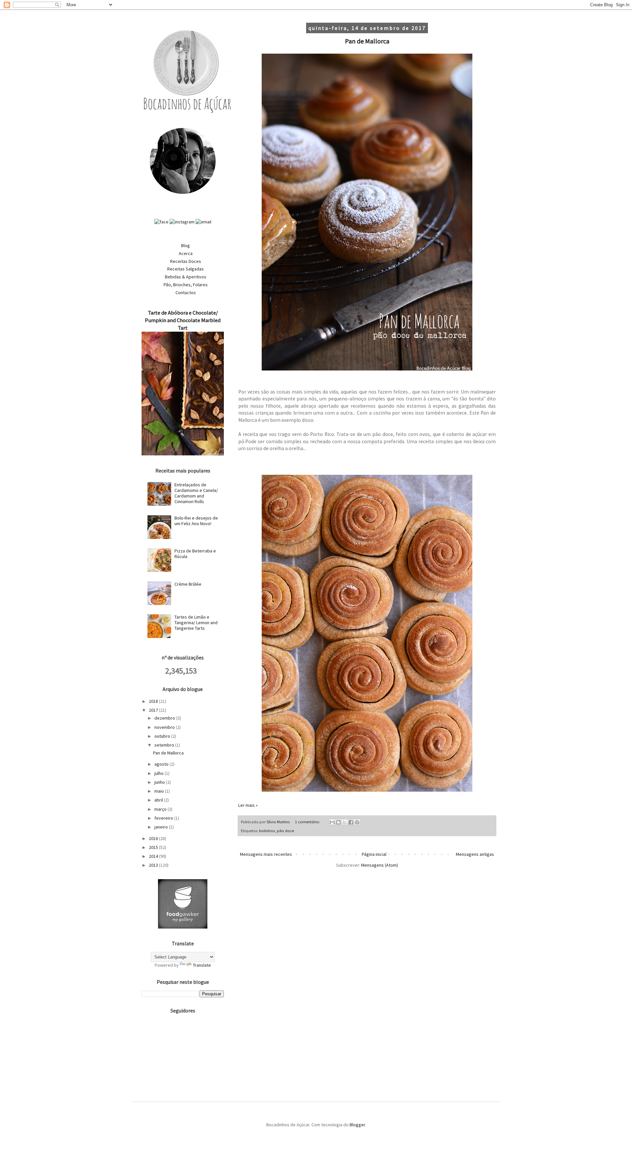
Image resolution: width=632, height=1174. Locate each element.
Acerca (186, 253)
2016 (154, 838)
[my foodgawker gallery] (182, 927)
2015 (154, 847)
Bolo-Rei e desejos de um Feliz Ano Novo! (196, 520)
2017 (154, 710)
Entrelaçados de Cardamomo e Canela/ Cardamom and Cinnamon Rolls (196, 493)
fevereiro (164, 818)
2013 (154, 865)
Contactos (185, 292)
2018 (154, 701)
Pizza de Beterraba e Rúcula (195, 553)
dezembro (165, 718)
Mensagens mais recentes (266, 854)
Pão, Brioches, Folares (186, 285)
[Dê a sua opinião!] (338, 822)
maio (159, 791)
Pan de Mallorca (367, 41)
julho (159, 773)
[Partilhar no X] (344, 822)
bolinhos (267, 830)
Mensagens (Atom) (379, 865)
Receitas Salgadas (185, 269)
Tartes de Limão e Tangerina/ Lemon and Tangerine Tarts (196, 622)
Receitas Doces (185, 261)
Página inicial (374, 854)
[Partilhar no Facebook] (351, 822)
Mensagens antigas (475, 854)
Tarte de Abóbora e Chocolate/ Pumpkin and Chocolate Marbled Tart (183, 320)
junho (160, 782)
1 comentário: (308, 821)
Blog (185, 245)
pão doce (285, 830)
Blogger (357, 1125)
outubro (162, 736)
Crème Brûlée (187, 584)
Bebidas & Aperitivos (185, 277)
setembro (164, 745)
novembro (165, 727)
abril (159, 800)
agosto (162, 764)
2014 (154, 856)
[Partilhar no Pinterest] (357, 822)
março (161, 809)
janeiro (161, 827)
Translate (202, 965)
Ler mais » (248, 805)
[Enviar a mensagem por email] (332, 822)
